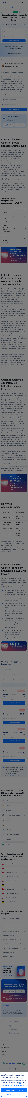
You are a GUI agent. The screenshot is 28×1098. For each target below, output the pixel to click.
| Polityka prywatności (18, 1085)
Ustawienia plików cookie (14, 1095)
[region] (14, 1085)
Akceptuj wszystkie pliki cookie (14, 1090)
